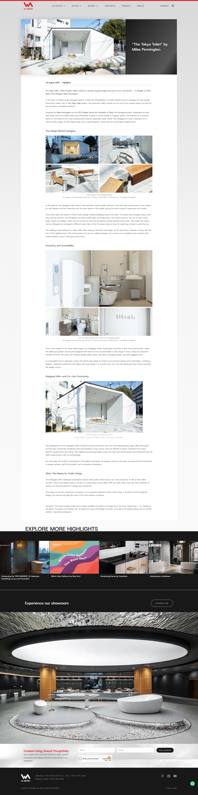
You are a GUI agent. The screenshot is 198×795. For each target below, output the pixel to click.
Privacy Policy (171, 788)
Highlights (110, 6)
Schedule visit (162, 603)
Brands (91, 6)
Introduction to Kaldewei (160, 576)
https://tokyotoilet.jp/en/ (62, 512)
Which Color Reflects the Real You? (66, 576)
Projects (126, 6)
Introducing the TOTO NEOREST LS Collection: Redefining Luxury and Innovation (20, 577)
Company (164, 6)
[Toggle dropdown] (64, 6)
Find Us (140, 6)
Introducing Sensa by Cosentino (113, 576)
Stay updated (165, 750)
